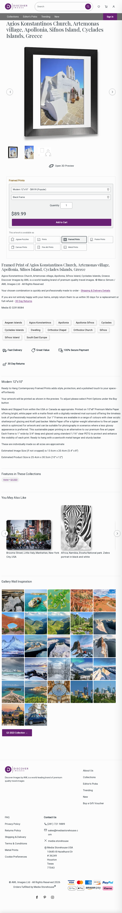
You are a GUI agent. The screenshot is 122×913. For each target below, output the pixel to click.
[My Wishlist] (98, 6)
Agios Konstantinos (40, 322)
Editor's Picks (30, 16)
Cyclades (106, 322)
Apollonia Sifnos (85, 322)
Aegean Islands (13, 322)
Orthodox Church (83, 329)
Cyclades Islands (14, 329)
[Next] (112, 92)
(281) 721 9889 (56, 823)
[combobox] (60, 6)
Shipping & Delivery (15, 836)
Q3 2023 (13, 480)
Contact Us (50, 817)
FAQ (7, 817)
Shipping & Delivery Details (95, 290)
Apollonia (63, 322)
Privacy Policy (12, 823)
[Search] (88, 6)
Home (5, 480)
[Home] (18, 6)
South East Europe (37, 337)
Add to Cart (61, 222)
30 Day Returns (23, 301)
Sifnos (103, 329)
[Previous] (9, 92)
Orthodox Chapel (57, 329)
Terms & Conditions (16, 843)
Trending (45, 16)
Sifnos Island (12, 337)
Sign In (110, 16)
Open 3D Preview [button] (64, 165)
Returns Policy (13, 830)
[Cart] (106, 6)
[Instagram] (52, 898)
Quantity (54, 205)
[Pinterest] (44, 898)
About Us (88, 770)
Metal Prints (11, 850)
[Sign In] (113, 6)
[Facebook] (37, 898)
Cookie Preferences (16, 856)
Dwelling (35, 329)
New (56, 16)
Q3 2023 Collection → (17, 732)
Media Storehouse (44, 886)
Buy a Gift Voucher (93, 803)
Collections (13, 16)
